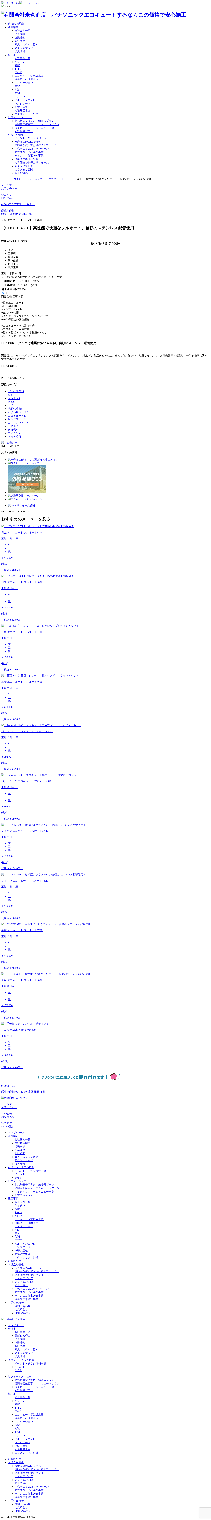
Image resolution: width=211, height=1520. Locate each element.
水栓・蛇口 (15, 436)
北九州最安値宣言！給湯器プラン (34, 120)
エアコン (20, 96)
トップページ (16, 1132)
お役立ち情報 (16, 134)
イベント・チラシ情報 (21, 1167)
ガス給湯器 (16, 391)
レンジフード (22, 103)
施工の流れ (21, 173)
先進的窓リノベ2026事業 (29, 152)
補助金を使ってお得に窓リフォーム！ (37, 145)
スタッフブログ (24, 166)
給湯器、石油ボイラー (28, 79)
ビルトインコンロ (25, 100)
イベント (20, 1174)
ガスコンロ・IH (18, 422)
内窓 (17, 86)
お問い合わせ (16, 1302)
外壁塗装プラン (24, 131)
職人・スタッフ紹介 (26, 44)
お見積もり (21, 1309)
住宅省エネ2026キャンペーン (32, 148)
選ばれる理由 (16, 23)
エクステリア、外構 (26, 114)
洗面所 (18, 72)
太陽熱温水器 (22, 110)
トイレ (18, 68)
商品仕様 (6, 296)
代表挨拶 (20, 34)
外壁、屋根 (21, 107)
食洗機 (13, 429)
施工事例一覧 (22, 58)
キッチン (20, 61)
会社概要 (20, 41)
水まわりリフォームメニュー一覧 (34, 127)
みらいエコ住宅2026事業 (29, 155)
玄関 (17, 93)
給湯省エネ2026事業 (26, 159)
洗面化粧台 (15, 408)
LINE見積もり (23, 1313)
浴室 (17, 65)
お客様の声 (14, 1261)
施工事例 (13, 55)
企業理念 (20, 37)
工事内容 (18, 296)
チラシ (18, 1177)
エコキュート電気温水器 (29, 75)
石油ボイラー (16, 426)
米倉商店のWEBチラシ (28, 141)
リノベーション (24, 82)
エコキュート (17, 415)
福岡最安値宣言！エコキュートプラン (37, 124)
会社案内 (13, 27)
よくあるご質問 (24, 169)
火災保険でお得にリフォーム (32, 162)
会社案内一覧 (22, 30)
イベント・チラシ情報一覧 (30, 138)
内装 (17, 89)
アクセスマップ (24, 48)
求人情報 (20, 51)
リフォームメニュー (20, 117)
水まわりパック (18, 412)
